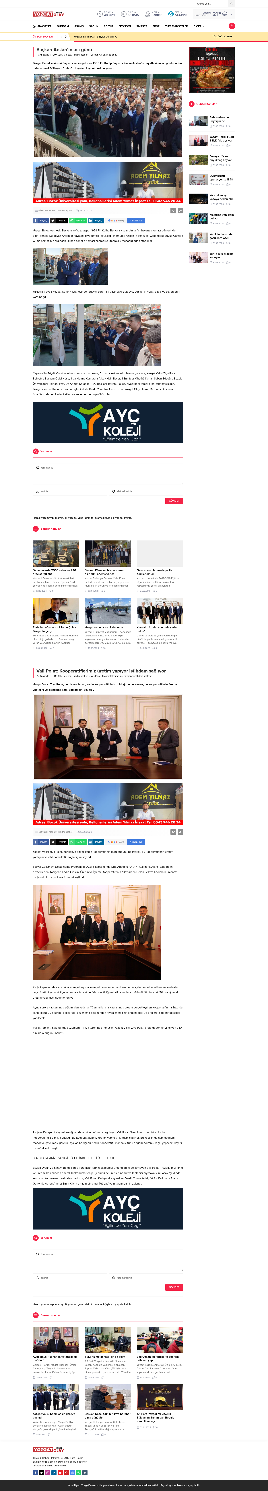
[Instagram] (47, 1472)
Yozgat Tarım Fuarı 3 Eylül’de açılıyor (222, 138)
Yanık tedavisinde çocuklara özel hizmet (221, 238)
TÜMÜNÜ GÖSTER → (223, 36)
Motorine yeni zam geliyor (222, 216)
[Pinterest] (66, 1472)
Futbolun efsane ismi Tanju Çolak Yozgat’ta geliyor (54, 629)
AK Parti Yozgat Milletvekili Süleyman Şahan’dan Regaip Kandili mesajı (155, 1417)
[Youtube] (60, 1472)
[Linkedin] (54, 1472)
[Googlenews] (72, 1472)
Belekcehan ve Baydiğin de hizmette (219, 121)
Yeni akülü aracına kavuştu (222, 255)
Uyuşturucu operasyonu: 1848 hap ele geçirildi (221, 179)
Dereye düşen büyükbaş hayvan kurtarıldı (99, 36)
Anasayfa (44, 54)
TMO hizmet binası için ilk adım (105, 1357)
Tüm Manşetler (80, 54)
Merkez (67, 54)
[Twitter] (41, 1472)
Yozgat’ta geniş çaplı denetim (104, 627)
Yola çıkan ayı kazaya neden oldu (222, 197)
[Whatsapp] (78, 1472)
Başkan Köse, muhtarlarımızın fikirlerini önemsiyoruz (104, 572)
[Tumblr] (85, 1472)
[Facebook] (35, 1472)
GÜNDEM (57, 54)
